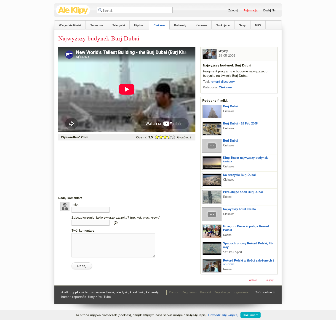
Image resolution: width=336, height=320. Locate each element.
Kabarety (180, 25)
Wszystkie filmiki (70, 25)
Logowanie (240, 292)
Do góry (269, 280)
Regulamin (189, 292)
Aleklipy (73, 10)
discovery (228, 81)
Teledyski (118, 25)
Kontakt (205, 292)
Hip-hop (139, 25)
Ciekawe (159, 25)
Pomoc (174, 292)
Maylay (223, 51)
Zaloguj (233, 10)
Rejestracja (222, 292)
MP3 (258, 25)
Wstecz (253, 280)
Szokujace (223, 25)
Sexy (242, 25)
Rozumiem (250, 315)
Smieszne (96, 25)
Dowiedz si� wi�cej (223, 315)
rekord (215, 81)
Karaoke (201, 25)
